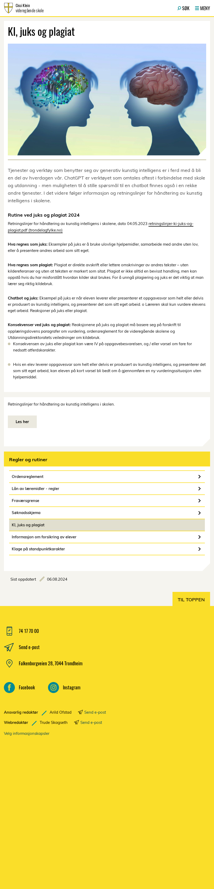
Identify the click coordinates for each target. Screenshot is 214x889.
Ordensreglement (27, 476)
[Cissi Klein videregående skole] (58, 806)
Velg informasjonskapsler (26, 733)
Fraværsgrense (25, 500)
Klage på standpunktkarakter (38, 548)
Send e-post (95, 712)
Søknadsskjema (26, 512)
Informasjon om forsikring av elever (44, 536)
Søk (185, 8)
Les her (22, 421)
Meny (205, 8)
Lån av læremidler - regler (35, 488)
